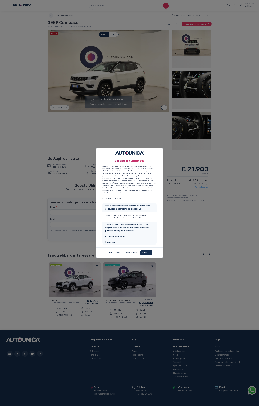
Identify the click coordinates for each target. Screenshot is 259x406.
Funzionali (110, 242)
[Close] (157, 152)
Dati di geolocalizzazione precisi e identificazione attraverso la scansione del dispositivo (127, 207)
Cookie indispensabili (115, 236)
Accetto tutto (131, 253)
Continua (146, 253)
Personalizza (114, 253)
